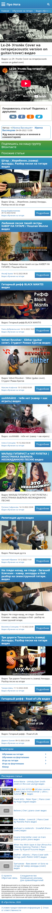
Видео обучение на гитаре (12, 215)
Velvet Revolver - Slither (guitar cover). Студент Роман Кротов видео (26, 341)
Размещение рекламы (31, 878)
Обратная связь (9, 878)
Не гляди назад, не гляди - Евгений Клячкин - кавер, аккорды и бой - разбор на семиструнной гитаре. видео (25, 574)
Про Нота (13, 4)
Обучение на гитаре (12, 754)
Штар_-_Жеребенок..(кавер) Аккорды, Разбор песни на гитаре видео (24, 163)
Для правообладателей (31, 880)
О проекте (6, 876)
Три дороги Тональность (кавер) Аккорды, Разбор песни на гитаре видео (24, 640)
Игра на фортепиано (13, 763)
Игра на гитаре (10, 760)
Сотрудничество (28, 876)
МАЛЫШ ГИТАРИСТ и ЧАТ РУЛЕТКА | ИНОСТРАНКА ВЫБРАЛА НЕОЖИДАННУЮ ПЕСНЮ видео (25, 456)
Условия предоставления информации (20, 907)
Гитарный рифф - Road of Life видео (25, 698)
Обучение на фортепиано (15, 757)
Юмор (5, 766)
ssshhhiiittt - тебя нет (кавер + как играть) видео (24, 399)
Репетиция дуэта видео (17, 517)
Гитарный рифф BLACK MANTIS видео (22, 286)
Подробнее (42, 213)
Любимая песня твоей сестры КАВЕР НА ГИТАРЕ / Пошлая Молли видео (24, 226)
